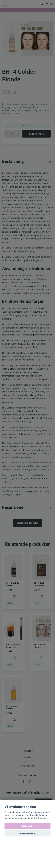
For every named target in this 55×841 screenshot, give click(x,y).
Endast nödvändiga (27, 833)
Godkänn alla (27, 826)
